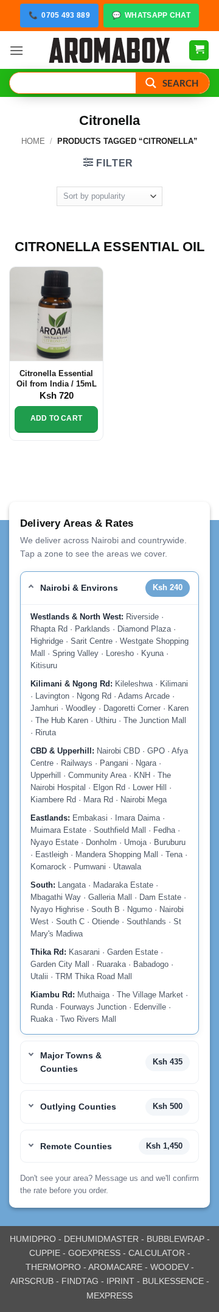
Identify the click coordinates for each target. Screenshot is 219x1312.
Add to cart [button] (56, 418)
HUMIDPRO (33, 1239)
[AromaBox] (109, 50)
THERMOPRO (53, 1267)
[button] (16, 50)
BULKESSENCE (173, 1281)
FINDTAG (80, 1281)
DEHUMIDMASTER (101, 1239)
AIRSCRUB (32, 1281)
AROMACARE (115, 1267)
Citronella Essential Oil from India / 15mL (56, 378)
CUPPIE (44, 1253)
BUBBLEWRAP (175, 1239)
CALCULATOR (156, 1253)
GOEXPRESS (94, 1253)
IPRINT (120, 1281)
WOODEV (169, 1267)
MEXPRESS (109, 1295)
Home (33, 141)
